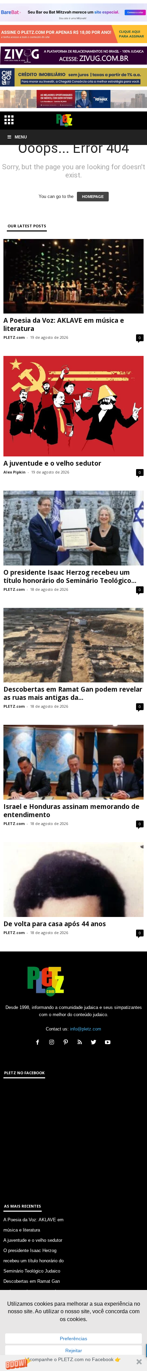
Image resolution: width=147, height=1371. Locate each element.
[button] (73, 1363)
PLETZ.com (14, 337)
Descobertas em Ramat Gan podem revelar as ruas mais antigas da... (72, 693)
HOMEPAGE (93, 197)
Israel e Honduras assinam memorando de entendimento (71, 810)
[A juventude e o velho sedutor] (73, 406)
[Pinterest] (67, 1043)
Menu (21, 137)
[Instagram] (53, 1043)
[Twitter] (95, 1043)
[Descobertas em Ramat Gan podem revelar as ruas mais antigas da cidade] (73, 645)
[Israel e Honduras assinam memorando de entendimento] (73, 762)
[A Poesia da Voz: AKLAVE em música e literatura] (73, 276)
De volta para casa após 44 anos (54, 923)
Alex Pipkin (14, 472)
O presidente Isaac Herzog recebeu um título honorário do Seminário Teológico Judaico (33, 1261)
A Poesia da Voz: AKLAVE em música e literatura (63, 324)
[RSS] (81, 1043)
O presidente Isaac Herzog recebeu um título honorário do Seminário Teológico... (69, 576)
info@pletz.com (85, 1028)
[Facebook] (39, 1043)
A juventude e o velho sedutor (52, 463)
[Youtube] (108, 1043)
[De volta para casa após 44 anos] (73, 879)
